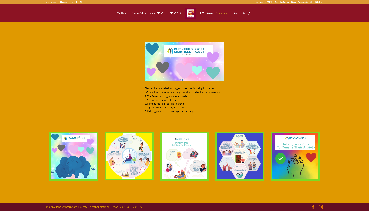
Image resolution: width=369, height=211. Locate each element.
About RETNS (156, 13)
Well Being (122, 13)
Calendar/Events (282, 2)
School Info (221, 13)
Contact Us (239, 13)
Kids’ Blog (319, 2)
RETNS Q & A (206, 13)
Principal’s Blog (138, 13)
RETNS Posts (176, 13)
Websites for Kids (305, 2)
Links (293, 2)
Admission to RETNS (264, 2)
